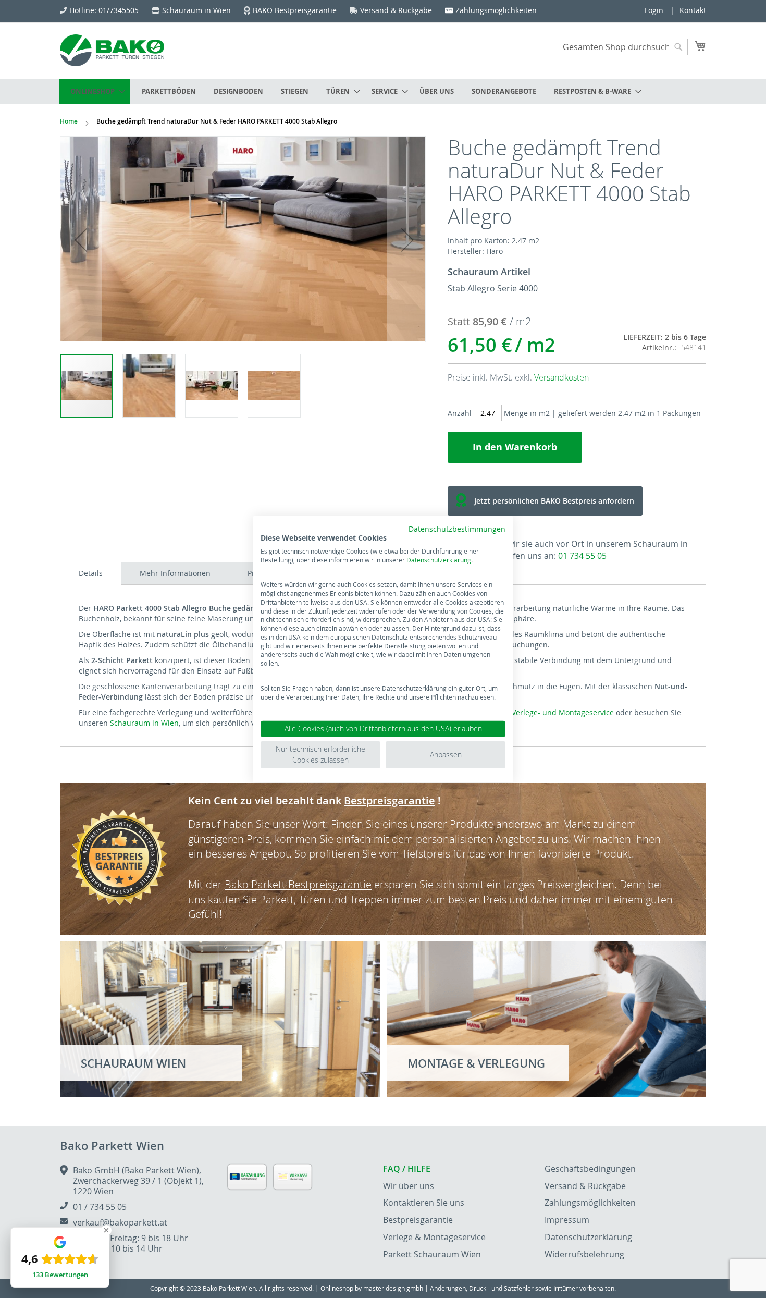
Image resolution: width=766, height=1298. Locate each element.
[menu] (383, 91)
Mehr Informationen (175, 573)
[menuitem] (94, 91)
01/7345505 (118, 10)
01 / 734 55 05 (100, 1207)
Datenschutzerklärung (438, 559)
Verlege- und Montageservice (563, 712)
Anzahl (460, 413)
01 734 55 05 (582, 555)
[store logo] (112, 50)
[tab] (90, 573)
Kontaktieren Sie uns (423, 1202)
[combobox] (623, 47)
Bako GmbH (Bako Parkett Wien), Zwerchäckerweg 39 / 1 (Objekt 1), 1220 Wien (138, 1181)
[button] (81, 240)
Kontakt (692, 10)
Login (654, 10)
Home (69, 121)
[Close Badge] (106, 1230)
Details (91, 573)
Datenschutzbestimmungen (457, 529)
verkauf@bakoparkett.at (120, 1222)
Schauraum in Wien (144, 723)
